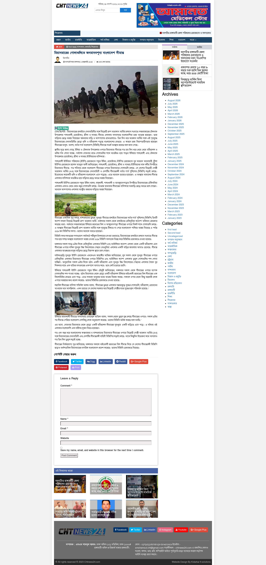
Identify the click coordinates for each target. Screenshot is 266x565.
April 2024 (173, 191)
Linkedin (106, 361)
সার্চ (125, 10)
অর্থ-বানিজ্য (104, 39)
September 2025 (176, 134)
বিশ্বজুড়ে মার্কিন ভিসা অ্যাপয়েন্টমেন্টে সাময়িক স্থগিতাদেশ (139, 492)
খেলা (116, 39)
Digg (92, 361)
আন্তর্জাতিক (91, 39)
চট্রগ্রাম (170, 259)
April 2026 (173, 110)
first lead (72, 46)
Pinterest (62, 367)
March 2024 (174, 194)
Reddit (122, 361)
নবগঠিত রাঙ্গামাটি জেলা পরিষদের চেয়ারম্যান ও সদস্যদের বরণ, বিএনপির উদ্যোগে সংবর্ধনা (191, 33)
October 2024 (174, 171)
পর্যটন (170, 266)
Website (64, 438)
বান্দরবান (80, 46)
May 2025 (173, 147)
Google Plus (140, 361)
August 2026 (174, 100)
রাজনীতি (78, 39)
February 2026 (175, 117)
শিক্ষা (171, 39)
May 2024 (173, 187)
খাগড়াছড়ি (172, 253)
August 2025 (174, 137)
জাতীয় (68, 39)
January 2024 (174, 201)
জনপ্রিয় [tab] (199, 47)
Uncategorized (175, 236)
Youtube (182, 529)
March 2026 (174, 113)
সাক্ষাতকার (172, 303)
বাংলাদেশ (172, 273)
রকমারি (87, 46)
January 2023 (174, 218)
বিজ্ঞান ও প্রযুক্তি (128, 39)
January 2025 (174, 161)
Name (64, 419)
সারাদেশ (181, 39)
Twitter (78, 361)
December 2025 (176, 124)
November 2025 (176, 127)
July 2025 (172, 140)
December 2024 (176, 164)
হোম (60, 46)
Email (64, 428)
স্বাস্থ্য (170, 306)
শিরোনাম (94, 46)
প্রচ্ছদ (58, 39)
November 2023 (176, 208)
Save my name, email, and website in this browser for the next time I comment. (102, 450)
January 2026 (174, 120)
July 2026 (172, 103)
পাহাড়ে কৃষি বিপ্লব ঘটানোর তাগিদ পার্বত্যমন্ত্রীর (68, 513)
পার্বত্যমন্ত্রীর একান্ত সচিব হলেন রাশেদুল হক (103, 513)
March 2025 (174, 154)
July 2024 (172, 181)
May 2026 (173, 107)
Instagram (166, 529)
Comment (66, 385)
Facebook (62, 361)
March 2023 (174, 211)
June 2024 (173, 184)
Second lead (174, 232)
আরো (192, 39)
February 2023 (175, 214)
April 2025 (173, 150)
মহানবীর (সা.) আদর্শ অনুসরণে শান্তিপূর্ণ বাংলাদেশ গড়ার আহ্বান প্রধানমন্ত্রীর (141, 512)
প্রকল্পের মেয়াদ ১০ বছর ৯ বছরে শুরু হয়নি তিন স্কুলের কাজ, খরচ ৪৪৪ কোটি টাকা (105, 488)
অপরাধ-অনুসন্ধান (147, 39)
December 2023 (176, 204)
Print (76, 367)
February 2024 (175, 198)
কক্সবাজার (172, 249)
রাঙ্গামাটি (171, 290)
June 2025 (173, 144)
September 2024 (176, 174)
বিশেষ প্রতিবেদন (175, 283)
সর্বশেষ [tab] (174, 47)
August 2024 (174, 177)
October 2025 (174, 130)
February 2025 (175, 157)
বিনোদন (161, 39)
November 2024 (176, 167)
